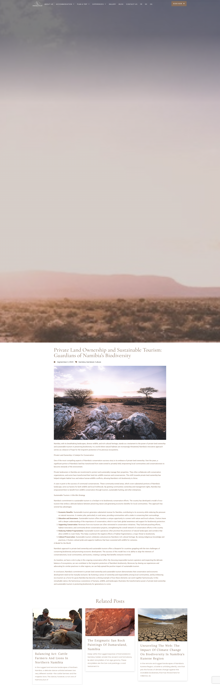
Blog (121, 4)
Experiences (98, 4)
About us (48, 4)
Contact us (131, 4)
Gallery (112, 4)
